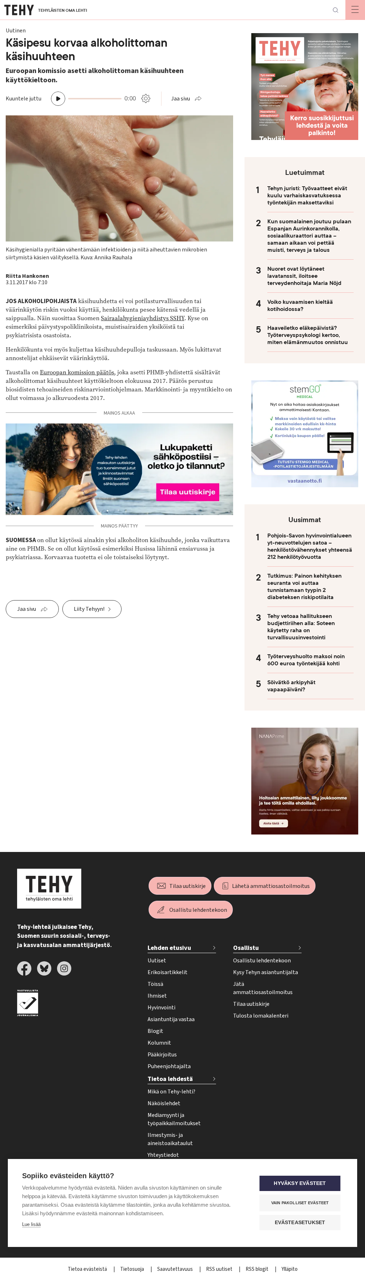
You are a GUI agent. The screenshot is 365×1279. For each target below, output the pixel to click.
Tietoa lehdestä (170, 1079)
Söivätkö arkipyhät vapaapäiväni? (291, 686)
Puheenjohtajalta (169, 1066)
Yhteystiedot (163, 1155)
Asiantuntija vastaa (171, 1019)
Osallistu (246, 947)
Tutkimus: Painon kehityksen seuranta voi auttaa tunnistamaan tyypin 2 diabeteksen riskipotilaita (304, 586)
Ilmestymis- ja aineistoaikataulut (170, 1139)
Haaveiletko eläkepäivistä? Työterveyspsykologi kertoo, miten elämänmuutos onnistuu (307, 335)
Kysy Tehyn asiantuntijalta (265, 972)
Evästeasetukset (300, 1222)
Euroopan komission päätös (77, 372)
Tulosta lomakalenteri (260, 1016)
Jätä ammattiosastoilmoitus (263, 988)
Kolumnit (159, 1043)
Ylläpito (290, 1269)
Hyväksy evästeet (300, 1183)
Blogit (155, 1031)
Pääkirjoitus (162, 1055)
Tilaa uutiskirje (187, 886)
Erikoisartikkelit (167, 972)
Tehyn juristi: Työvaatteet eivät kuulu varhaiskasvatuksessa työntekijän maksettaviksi (307, 195)
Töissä (155, 984)
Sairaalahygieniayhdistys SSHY (142, 318)
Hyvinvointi (161, 1008)
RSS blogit (257, 1269)
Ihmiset (157, 996)
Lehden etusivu (169, 947)
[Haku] (335, 10)
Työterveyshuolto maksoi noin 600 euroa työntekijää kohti (306, 660)
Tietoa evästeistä (88, 1269)
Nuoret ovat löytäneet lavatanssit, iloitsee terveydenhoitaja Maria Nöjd (304, 276)
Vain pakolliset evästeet (300, 1203)
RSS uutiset (219, 1269)
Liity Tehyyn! (89, 609)
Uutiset (157, 961)
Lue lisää (31, 1224)
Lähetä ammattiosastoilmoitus (271, 886)
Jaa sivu (180, 99)
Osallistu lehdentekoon (198, 910)
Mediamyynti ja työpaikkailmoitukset (174, 1119)
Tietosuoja (132, 1269)
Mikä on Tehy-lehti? (171, 1092)
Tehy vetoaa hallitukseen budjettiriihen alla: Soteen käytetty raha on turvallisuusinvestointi (301, 627)
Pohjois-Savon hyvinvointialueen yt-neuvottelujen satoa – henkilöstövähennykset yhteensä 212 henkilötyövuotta (309, 546)
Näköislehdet (164, 1103)
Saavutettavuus (175, 1269)
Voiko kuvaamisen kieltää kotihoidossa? (300, 305)
